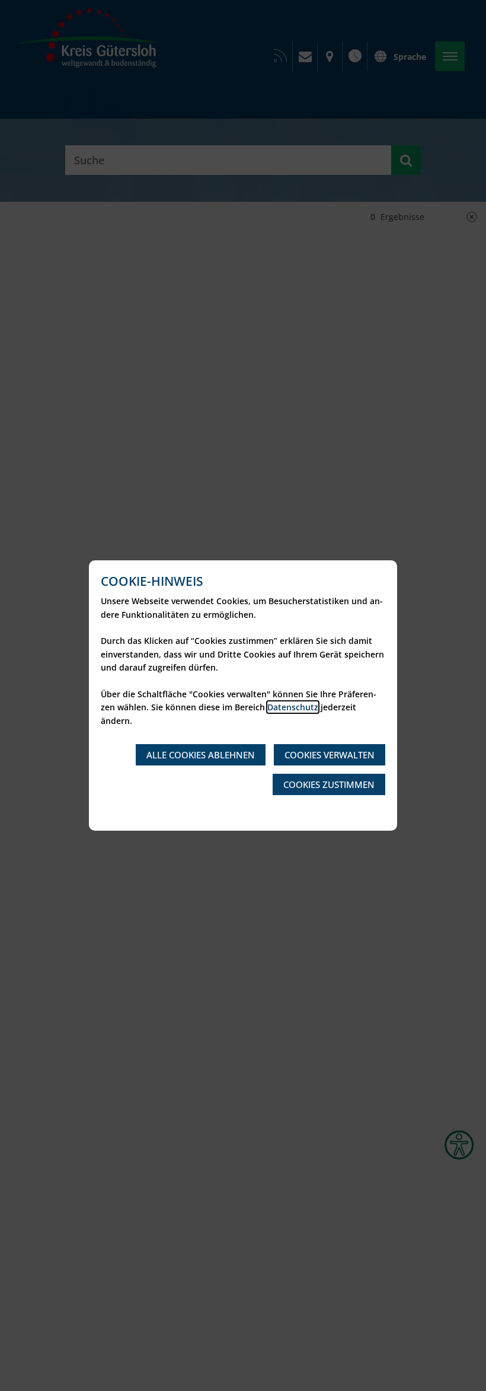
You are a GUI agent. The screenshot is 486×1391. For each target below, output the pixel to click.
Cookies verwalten (329, 755)
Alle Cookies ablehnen (200, 755)
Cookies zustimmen (329, 784)
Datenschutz (292, 707)
